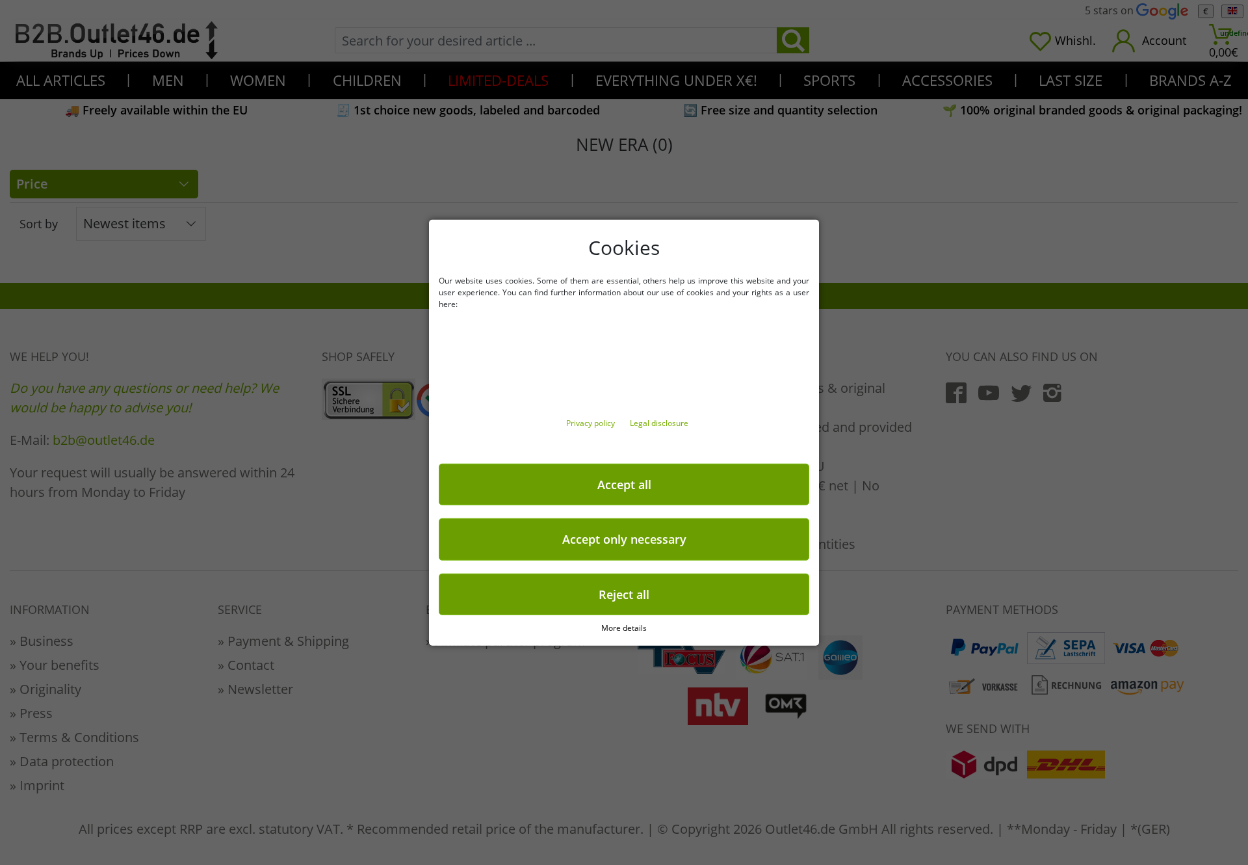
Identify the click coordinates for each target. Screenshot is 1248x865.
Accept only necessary (624, 539)
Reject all (624, 594)
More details (624, 628)
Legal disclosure (659, 422)
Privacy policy (591, 422)
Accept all (624, 484)
